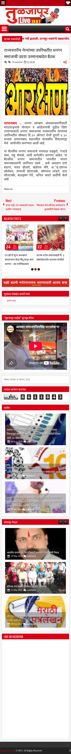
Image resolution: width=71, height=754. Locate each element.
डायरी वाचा (11, 300)
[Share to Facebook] (22, 227)
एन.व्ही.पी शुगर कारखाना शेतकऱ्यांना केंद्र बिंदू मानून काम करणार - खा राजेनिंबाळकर (19, 259)
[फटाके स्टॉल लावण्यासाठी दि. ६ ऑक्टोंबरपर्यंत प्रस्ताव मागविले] (51, 237)
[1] (32, 269)
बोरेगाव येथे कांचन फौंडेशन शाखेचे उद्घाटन (26, 552)
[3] (38, 269)
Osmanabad (17, 62)
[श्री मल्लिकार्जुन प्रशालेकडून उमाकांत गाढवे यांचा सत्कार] (35, 612)
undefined (31, 441)
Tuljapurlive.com (7, 750)
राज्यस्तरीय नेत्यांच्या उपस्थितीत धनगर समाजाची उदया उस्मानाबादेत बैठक (33, 53)
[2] (35, 269)
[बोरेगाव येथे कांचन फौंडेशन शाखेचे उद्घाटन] (35, 544)
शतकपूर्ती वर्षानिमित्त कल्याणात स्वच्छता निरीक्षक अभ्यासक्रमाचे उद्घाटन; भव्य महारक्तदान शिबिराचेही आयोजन (35, 470)
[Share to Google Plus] (30, 227)
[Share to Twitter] (26, 227)
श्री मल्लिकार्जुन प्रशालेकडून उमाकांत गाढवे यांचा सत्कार (33, 620)
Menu (3, 3)
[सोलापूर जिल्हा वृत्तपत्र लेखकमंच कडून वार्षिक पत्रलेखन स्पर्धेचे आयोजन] (35, 578)
